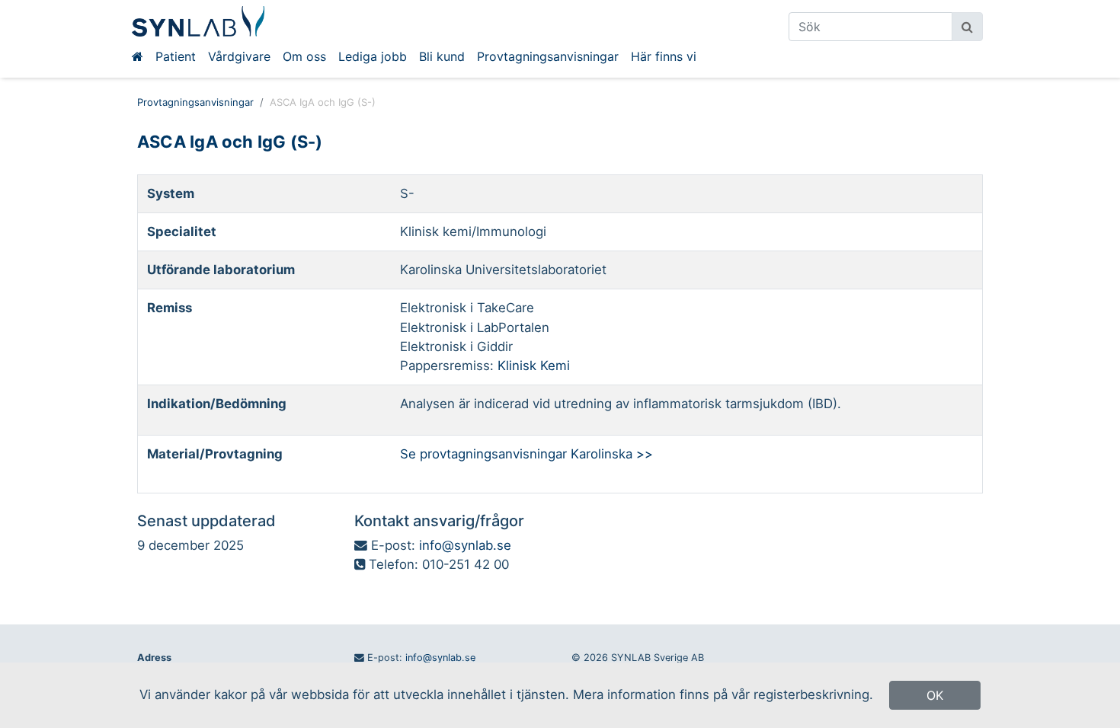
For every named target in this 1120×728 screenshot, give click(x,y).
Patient (175, 56)
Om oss (304, 56)
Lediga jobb (372, 56)
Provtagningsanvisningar (548, 56)
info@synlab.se (465, 545)
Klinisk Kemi (534, 365)
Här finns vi (663, 56)
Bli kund (442, 56)
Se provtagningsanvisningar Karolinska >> (526, 453)
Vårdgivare (239, 56)
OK (934, 695)
